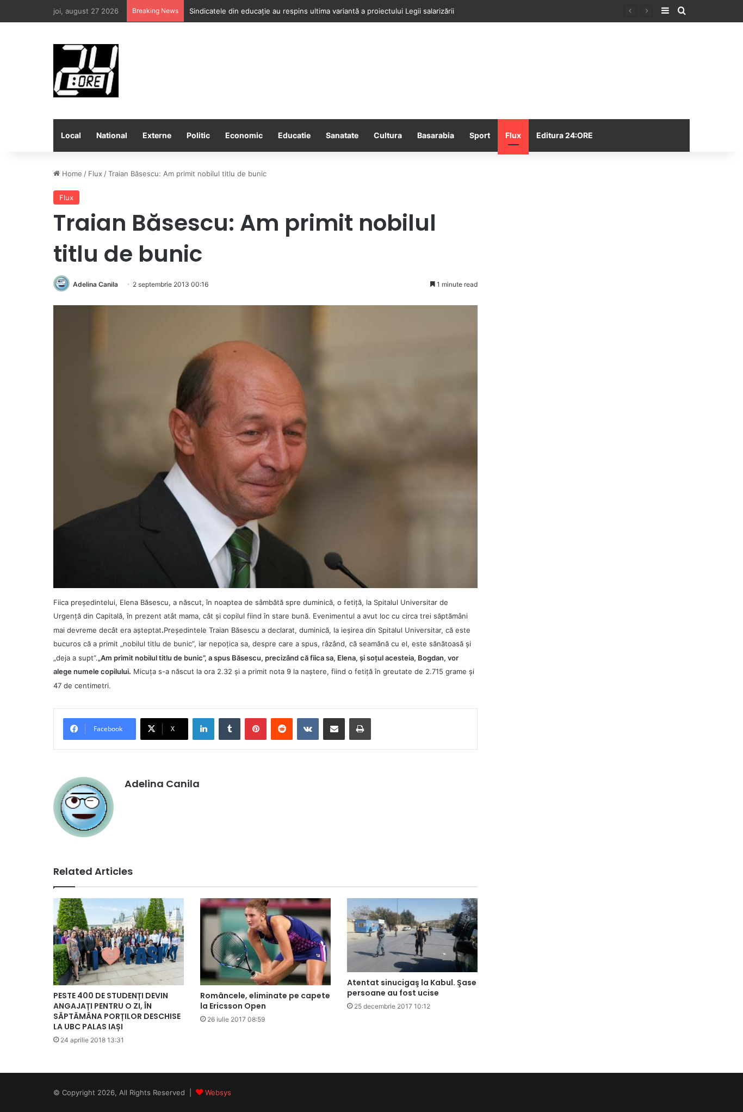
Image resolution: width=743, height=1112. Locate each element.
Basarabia (435, 135)
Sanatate (342, 135)
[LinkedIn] (203, 729)
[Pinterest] (256, 729)
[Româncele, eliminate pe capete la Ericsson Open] (265, 941)
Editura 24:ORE (564, 135)
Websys (218, 1092)
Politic (198, 135)
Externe (157, 135)
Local (71, 135)
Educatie (294, 135)
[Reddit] (282, 729)
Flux (513, 135)
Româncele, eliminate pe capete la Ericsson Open (265, 1000)
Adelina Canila (95, 284)
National (111, 135)
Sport (479, 135)
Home (71, 173)
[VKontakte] (308, 729)
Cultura (388, 135)
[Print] (360, 729)
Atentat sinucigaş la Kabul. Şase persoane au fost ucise (411, 987)
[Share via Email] (334, 729)
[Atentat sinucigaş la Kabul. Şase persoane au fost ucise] (412, 935)
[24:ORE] (86, 70)
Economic (244, 135)
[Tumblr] (229, 729)
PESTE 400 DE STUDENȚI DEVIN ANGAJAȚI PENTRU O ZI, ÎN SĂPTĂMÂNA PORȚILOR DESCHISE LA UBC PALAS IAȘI (117, 1011)
